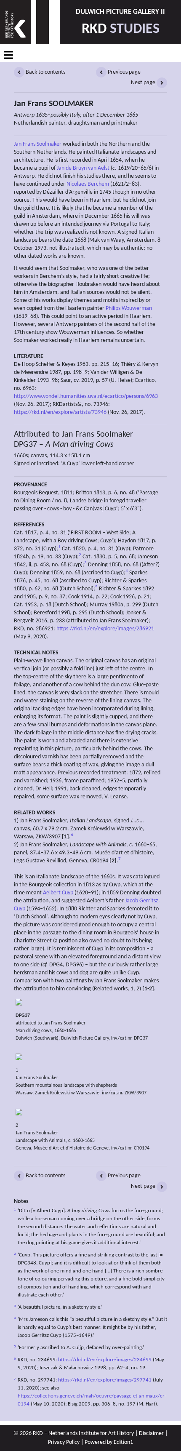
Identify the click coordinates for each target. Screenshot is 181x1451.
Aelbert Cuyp (58, 893)
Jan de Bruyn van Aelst (83, 168)
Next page (144, 83)
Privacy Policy (64, 1442)
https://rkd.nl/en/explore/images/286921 (105, 629)
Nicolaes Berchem (88, 184)
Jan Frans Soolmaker (37, 144)
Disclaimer (151, 1433)
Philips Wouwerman (129, 308)
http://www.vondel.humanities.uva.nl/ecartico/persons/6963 (86, 396)
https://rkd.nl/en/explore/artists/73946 (60, 412)
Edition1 (123, 1442)
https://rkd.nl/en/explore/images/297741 (105, 1380)
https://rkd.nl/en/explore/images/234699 (105, 1360)
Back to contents (44, 72)
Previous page (123, 72)
